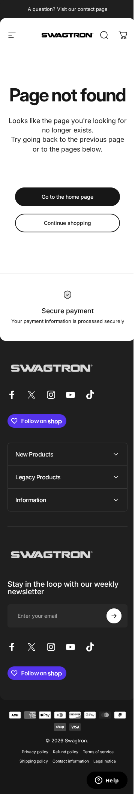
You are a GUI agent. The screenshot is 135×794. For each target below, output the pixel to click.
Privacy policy (32, 769)
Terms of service (95, 769)
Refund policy (62, 769)
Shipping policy (30, 779)
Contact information (68, 779)
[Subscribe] (108, 633)
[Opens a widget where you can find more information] (101, 781)
